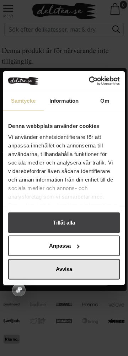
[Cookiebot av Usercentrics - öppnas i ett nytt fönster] (90, 81)
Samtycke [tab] (23, 100)
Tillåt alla (64, 222)
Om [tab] (104, 100)
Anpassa (60, 246)
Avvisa (64, 269)
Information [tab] (64, 100)
